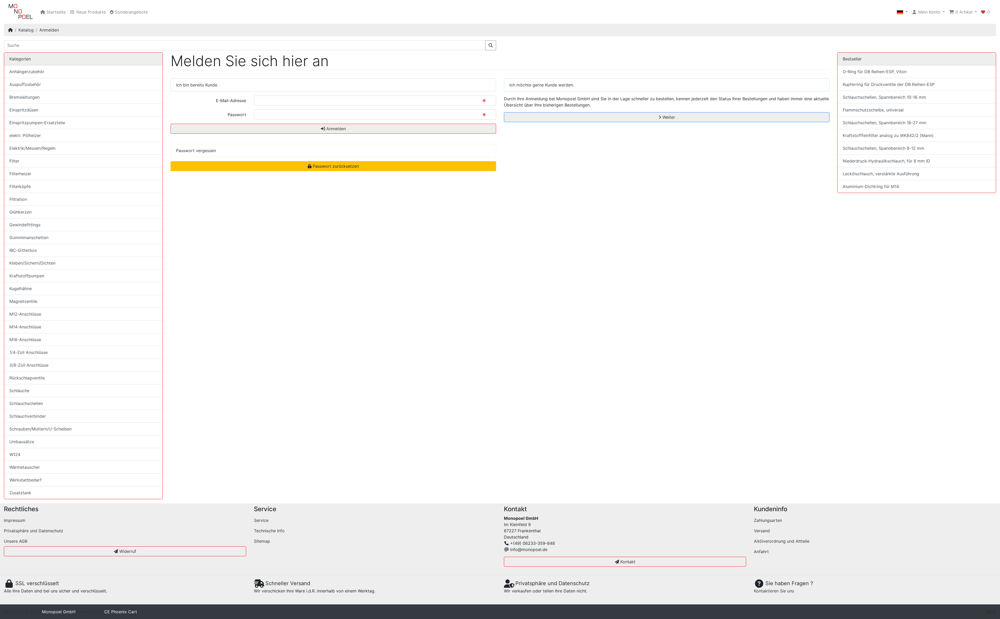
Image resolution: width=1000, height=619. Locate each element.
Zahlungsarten (768, 520)
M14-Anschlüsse (25, 326)
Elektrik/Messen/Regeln (32, 148)
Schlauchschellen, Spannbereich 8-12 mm (883, 148)
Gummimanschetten (28, 237)
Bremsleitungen (24, 97)
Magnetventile (23, 301)
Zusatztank (20, 492)
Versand (762, 530)
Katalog (26, 30)
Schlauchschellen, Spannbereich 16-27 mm (884, 122)
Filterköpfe (20, 186)
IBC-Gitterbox (23, 250)
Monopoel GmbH (59, 611)
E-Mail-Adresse (231, 100)
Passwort (237, 114)
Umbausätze (21, 441)
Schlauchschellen (26, 403)
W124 (14, 454)
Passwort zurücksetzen (335, 166)
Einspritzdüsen (23, 109)
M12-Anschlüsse (25, 314)
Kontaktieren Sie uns (774, 590)
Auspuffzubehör (25, 84)
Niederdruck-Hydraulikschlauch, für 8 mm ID (886, 161)
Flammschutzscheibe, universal (873, 109)
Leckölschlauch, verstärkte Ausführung (881, 173)
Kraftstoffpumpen (26, 275)
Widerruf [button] (127, 551)
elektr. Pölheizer (25, 135)
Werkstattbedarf (25, 480)
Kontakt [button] (627, 561)
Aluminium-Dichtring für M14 (871, 186)
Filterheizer (20, 173)
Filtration (18, 199)
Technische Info (269, 530)
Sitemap (262, 541)
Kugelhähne (20, 288)
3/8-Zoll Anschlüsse (28, 365)
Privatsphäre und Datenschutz (33, 530)
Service (261, 520)
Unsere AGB (15, 541)
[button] (902, 12)
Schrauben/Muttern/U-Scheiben (40, 429)
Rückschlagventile (27, 377)
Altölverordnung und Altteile (781, 541)
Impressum (14, 520)
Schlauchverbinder (27, 416)
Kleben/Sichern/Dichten (32, 263)
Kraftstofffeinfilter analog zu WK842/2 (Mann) (888, 135)
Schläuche (19, 390)
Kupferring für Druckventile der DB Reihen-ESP (889, 84)
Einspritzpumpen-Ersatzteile (37, 122)
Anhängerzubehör (26, 71)
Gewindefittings (24, 224)
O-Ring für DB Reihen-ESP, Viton (875, 71)
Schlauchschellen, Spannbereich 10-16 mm (884, 97)
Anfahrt (761, 551)
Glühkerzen (20, 212)
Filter (14, 161)
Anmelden (49, 30)
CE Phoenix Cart (120, 611)
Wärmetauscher (24, 467)
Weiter (668, 117)
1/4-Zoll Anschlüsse (28, 352)
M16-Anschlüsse (25, 339)
